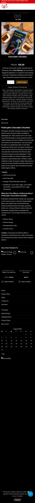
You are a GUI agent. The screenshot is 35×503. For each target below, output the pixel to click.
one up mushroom (15, 103)
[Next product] (15, 16)
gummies (28, 206)
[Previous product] (19, 16)
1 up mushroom (10, 90)
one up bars (30, 101)
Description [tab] (4, 119)
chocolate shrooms (23, 94)
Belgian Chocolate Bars (9, 272)
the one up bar (24, 106)
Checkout (4, 304)
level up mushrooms (23, 95)
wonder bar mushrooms (21, 108)
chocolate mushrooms (12, 94)
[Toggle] (33, 294)
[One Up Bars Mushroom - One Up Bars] (10, 6)
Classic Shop (5, 294)
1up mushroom (18, 90)
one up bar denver (21, 101)
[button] (29, 7)
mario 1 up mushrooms (19, 97)
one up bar (13, 101)
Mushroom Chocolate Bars (20, 13)
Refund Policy (5, 313)
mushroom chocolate (21, 99)
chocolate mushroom (15, 92)
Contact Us (4, 301)
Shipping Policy (6, 317)
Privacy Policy (5, 320)
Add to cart (22, 82)
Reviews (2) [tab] (4, 123)
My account (5, 324)
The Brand (4, 310)
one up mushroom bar (26, 103)
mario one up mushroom (8, 99)
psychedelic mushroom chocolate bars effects (15, 105)
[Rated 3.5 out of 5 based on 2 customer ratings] (17, 62)
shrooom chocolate (15, 106)
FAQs (3, 297)
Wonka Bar (26, 272)
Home (8, 13)
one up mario (6, 103)
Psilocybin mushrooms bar (9, 199)
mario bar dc (29, 97)
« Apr (3, 354)
